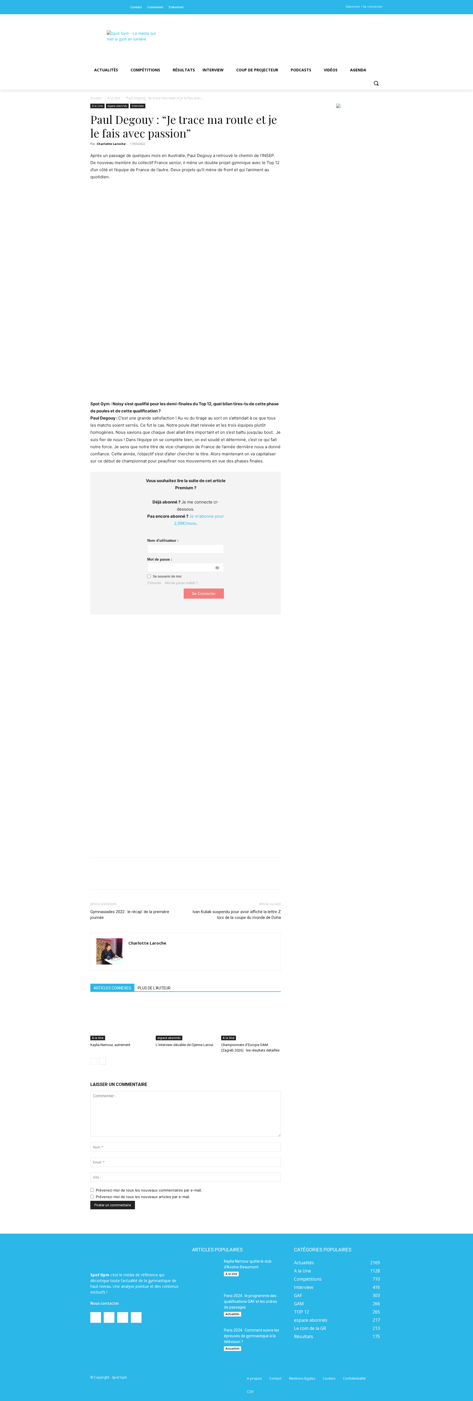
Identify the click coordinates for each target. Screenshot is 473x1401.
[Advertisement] (274, 34)
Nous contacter (104, 1303)
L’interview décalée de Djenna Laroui (184, 1045)
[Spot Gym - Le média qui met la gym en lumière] (134, 41)
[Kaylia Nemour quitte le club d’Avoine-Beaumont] (206, 1272)
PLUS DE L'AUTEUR (154, 988)
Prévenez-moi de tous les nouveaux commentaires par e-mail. (149, 1190)
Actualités (233, 1314)
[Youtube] (120, 7)
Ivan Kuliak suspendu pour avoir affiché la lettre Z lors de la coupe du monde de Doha (236, 914)
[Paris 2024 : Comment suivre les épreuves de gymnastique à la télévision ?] (206, 1341)
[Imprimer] (197, 878)
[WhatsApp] (172, 878)
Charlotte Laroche (111, 144)
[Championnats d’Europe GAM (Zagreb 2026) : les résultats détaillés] (251, 1019)
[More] (210, 878)
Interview (138, 106)
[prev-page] (93, 1061)
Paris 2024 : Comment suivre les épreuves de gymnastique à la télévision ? (251, 1336)
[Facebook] (94, 7)
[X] (111, 7)
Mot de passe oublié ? (181, 583)
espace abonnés (117, 106)
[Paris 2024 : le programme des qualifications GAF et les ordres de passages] (206, 1306)
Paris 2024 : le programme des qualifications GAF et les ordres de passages (250, 1301)
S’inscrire (154, 583)
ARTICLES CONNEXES (112, 988)
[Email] (184, 878)
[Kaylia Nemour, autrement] (120, 1019)
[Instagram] (102, 7)
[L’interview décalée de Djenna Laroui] (185, 1019)
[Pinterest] (159, 878)
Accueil (95, 98)
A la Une (113, 98)
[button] (376, 83)
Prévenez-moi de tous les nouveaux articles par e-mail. (143, 1197)
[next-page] (102, 1061)
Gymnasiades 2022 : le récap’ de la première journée (129, 914)
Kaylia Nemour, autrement (110, 1045)
